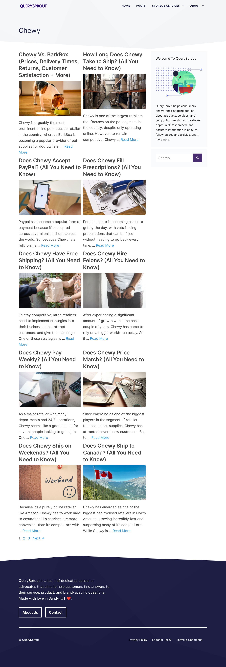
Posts (141, 5)
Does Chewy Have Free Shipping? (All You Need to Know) (49, 260)
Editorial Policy (161, 639)
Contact (56, 612)
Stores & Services (166, 5)
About (195, 5)
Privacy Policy (138, 639)
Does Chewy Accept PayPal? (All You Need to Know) (50, 167)
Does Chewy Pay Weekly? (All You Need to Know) (47, 359)
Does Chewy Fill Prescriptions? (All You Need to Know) (112, 167)
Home (126, 5)
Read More (129, 139)
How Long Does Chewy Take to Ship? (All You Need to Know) (112, 61)
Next (39, 538)
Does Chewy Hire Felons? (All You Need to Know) (114, 260)
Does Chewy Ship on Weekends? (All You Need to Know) (45, 452)
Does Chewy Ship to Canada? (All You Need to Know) (112, 452)
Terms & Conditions (189, 639)
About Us (30, 612)
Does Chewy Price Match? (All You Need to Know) (113, 359)
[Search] (197, 158)
